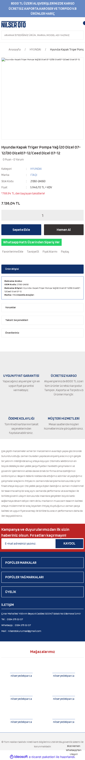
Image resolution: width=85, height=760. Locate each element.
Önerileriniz (12, 332)
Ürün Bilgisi (12, 268)
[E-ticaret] (42, 757)
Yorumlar (10, 307)
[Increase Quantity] (77, 215)
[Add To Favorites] (12, 251)
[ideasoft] (19, 757)
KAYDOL (69, 543)
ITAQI (33, 175)
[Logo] (13, 24)
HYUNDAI (36, 168)
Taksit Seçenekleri (16, 320)
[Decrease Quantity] (8, 215)
